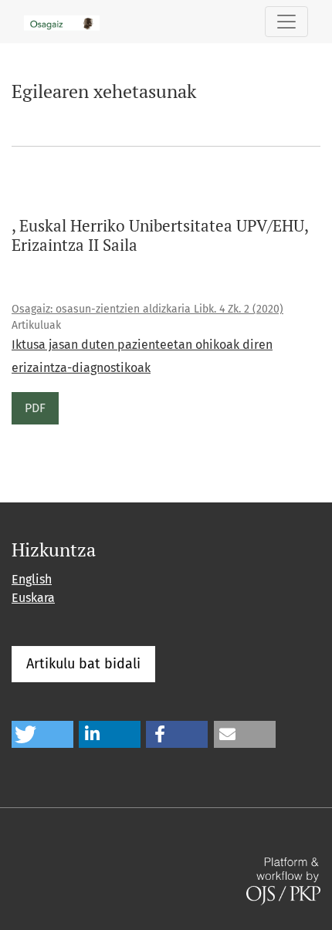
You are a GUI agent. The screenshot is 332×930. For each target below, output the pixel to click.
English (32, 579)
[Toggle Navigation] (286, 21)
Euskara (33, 597)
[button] (42, 734)
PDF (35, 408)
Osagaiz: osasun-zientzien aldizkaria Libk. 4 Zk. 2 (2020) (147, 309)
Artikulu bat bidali (83, 663)
